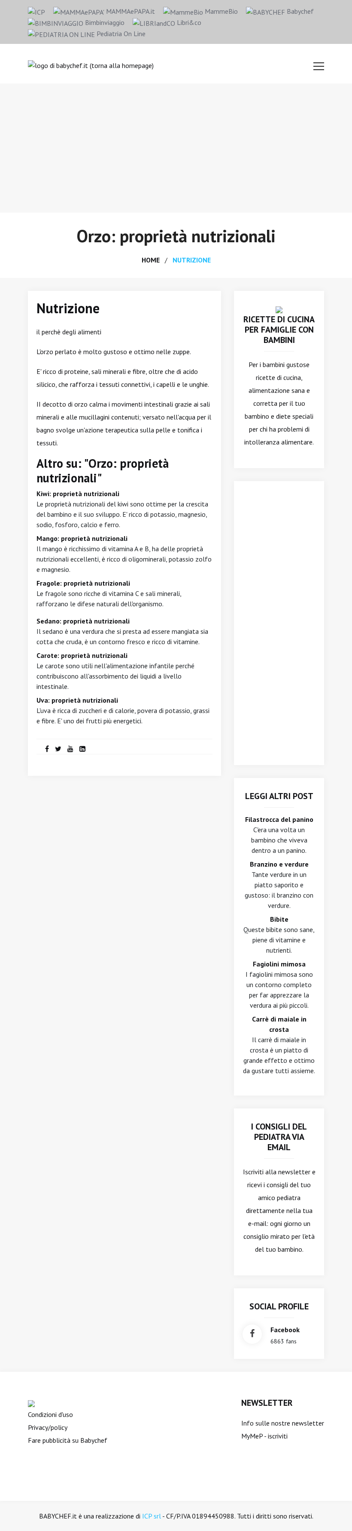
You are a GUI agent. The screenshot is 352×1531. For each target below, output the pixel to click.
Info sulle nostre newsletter (282, 1423)
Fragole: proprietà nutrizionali (83, 583)
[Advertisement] (176, 148)
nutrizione (192, 260)
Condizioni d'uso (50, 1414)
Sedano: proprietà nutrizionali (83, 621)
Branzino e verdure (279, 864)
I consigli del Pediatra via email (279, 1137)
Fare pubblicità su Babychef (67, 1440)
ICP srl (151, 1516)
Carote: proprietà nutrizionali (81, 655)
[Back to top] (332, 1511)
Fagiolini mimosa (279, 964)
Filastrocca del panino (279, 819)
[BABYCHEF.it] (279, 309)
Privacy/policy (47, 1427)
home (151, 260)
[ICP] (36, 11)
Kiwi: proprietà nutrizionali (77, 493)
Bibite (279, 919)
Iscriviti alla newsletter (276, 1171)
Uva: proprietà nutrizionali (77, 700)
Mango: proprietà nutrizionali (81, 538)
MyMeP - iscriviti (264, 1436)
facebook (285, 1329)
